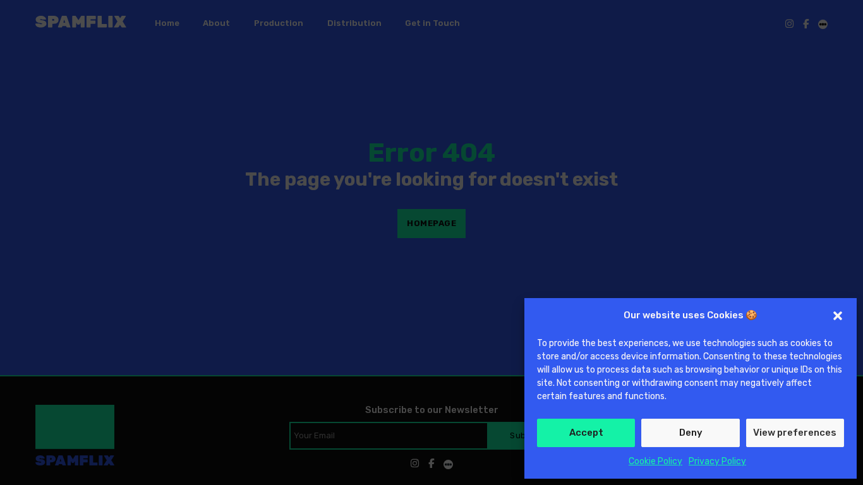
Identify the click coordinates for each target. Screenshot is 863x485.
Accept (586, 432)
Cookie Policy (655, 461)
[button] (837, 315)
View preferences (794, 432)
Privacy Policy (717, 461)
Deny (691, 432)
